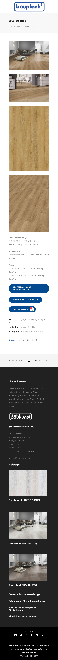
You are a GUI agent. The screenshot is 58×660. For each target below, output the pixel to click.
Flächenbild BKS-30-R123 (24, 500)
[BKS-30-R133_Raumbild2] (29, 88)
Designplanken (15, 26)
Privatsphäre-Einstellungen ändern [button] (27, 601)
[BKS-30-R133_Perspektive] (29, 203)
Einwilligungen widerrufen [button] (23, 616)
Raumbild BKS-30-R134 (23, 585)
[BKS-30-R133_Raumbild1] (29, 55)
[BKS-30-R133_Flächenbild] (29, 138)
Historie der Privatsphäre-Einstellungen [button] (22, 608)
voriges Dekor (15, 360)
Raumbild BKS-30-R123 (23, 543)
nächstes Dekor (42, 360)
